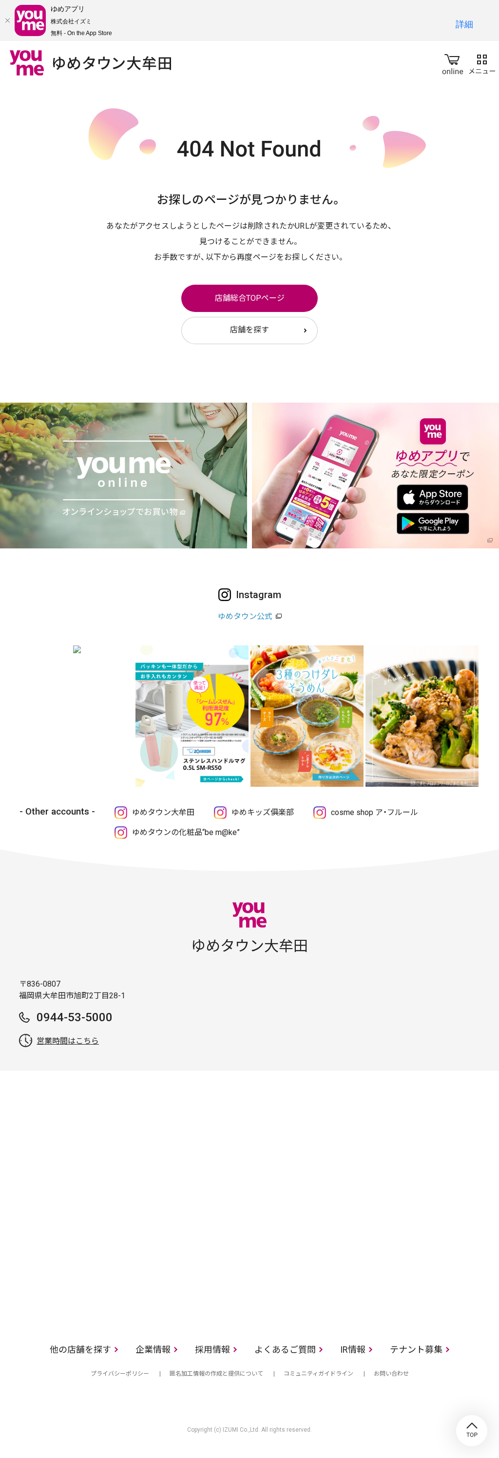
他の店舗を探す (80, 1349)
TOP (471, 1430)
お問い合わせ (391, 1373)
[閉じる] (7, 20)
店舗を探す (249, 329)
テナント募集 (416, 1349)
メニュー (482, 62)
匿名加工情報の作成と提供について (216, 1373)
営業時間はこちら (68, 1041)
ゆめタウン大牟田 (163, 812)
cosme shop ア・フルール (374, 812)
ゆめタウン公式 (245, 616)
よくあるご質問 (285, 1349)
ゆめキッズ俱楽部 (262, 812)
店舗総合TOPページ (250, 298)
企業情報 (153, 1349)
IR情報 (352, 1349)
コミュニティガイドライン (318, 1373)
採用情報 (212, 1349)
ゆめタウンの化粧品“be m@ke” (186, 832)
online (452, 62)
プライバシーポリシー (120, 1373)
